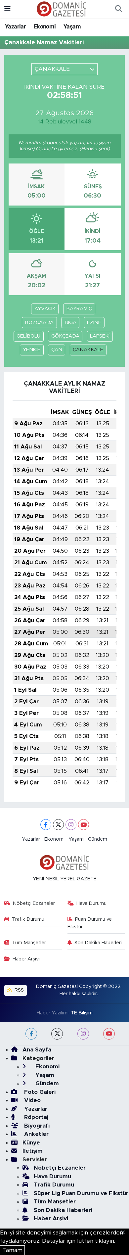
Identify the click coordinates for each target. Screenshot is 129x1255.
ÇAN (56, 349)
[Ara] (118, 9)
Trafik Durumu (28, 919)
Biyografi (36, 1126)
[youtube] (109, 1034)
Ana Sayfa (36, 1049)
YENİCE (31, 349)
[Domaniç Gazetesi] (61, 8)
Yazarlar (15, 26)
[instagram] (83, 1034)
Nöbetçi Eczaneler (34, 903)
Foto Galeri (39, 1092)
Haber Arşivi (26, 958)
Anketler (35, 1134)
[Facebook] (45, 824)
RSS (18, 990)
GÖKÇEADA (65, 336)
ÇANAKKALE (88, 349)
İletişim (32, 1151)
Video (31, 1100)
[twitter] (57, 1034)
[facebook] (31, 1034)
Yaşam (72, 26)
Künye (31, 1142)
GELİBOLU (28, 336)
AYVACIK (45, 308)
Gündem (97, 839)
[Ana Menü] (7, 9)
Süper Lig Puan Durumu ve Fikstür (81, 1193)
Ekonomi (45, 26)
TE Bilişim (82, 1012)
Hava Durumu (91, 903)
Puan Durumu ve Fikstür (89, 923)
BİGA (70, 322)
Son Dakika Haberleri (98, 942)
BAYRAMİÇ (79, 308)
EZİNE (94, 322)
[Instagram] (70, 824)
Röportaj (35, 1117)
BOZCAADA (39, 322)
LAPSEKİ (99, 336)
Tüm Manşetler (29, 942)
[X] (58, 824)
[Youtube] (83, 824)
